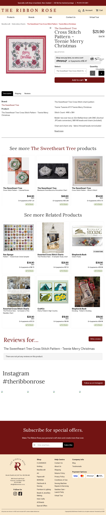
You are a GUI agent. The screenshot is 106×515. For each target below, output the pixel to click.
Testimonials (77, 466)
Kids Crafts (41, 499)
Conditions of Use (61, 480)
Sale (50, 17)
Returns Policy (60, 473)
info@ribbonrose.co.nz (18, 484)
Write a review (95, 339)
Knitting (39, 466)
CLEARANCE (41, 463)
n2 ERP (102, 511)
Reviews (27, 94)
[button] (87, 10)
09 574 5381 (83, 3)
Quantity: (97, 66)
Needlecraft (6, 24)
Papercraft (40, 477)
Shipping (18, 94)
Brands (31, 17)
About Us (58, 466)
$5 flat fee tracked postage (64, 3)
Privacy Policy (60, 477)
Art (38, 473)
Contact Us (70, 17)
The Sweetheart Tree (66, 28)
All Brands (40, 502)
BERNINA (40, 480)
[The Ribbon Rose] (22, 10)
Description (7, 94)
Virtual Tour (94, 17)
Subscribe (68, 445)
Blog (74, 463)
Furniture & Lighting (44, 489)
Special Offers (42, 506)
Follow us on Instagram (93, 383)
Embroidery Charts (18, 24)
